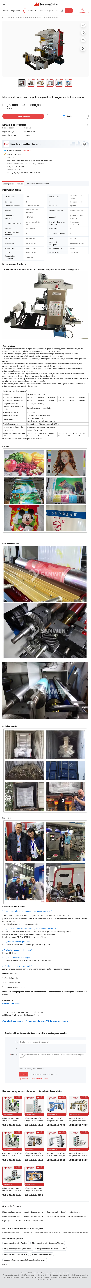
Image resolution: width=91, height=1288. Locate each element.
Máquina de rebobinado (11, 1216)
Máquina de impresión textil (42, 1254)
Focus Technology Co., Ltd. (41, 1273)
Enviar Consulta (23, 116)
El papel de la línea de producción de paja (60, 1216)
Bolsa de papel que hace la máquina (35, 1220)
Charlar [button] (69, 116)
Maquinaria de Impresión (33, 17)
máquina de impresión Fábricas (15, 1243)
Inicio (4, 17)
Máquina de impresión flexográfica (36, 1212)
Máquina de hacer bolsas (11, 1212)
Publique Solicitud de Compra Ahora (33, 1078)
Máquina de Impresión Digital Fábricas (18, 1249)
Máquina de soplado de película (57, 1212)
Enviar (23, 1074)
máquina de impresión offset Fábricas (51, 1249)
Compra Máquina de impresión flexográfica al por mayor (25, 1260)
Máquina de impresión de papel (15, 1254)
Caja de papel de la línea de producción (16, 1220)
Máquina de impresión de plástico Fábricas (48, 1243)
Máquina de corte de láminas (34, 1216)
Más (4, 1264)
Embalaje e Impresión (15, 17)
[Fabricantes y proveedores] (45, 4)
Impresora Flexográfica (50, 17)
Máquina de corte (73, 1212)
